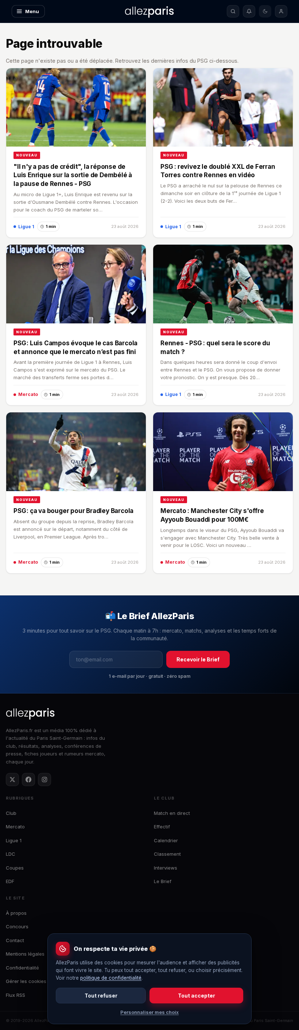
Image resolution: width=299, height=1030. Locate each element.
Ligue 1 (14, 840)
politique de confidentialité (110, 978)
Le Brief (162, 881)
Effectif (162, 826)
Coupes (15, 868)
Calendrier (166, 840)
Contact (15, 940)
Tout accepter (196, 995)
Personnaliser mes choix (149, 1012)
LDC (10, 854)
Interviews (165, 868)
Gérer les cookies (26, 981)
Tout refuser (101, 995)
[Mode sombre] (265, 11)
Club (11, 813)
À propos (16, 913)
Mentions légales (25, 954)
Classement (167, 854)
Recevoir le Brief (198, 659)
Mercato (15, 826)
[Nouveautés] (249, 11)
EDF (10, 881)
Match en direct (172, 813)
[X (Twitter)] (12, 779)
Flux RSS (15, 995)
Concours (17, 926)
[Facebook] (28, 779)
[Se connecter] (281, 11)
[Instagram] (44, 779)
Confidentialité (22, 968)
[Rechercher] (233, 11)
